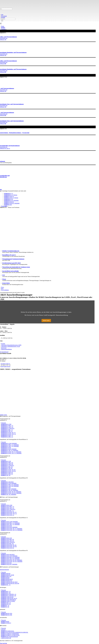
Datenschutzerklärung (62, 315)
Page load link (3, 643)
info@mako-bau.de (5, 366)
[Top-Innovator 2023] (46, 393)
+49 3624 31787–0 (5, 363)
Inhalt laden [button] (46, 320)
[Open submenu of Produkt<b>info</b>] (7, 206)
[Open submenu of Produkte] (6, 29)
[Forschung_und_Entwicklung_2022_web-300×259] (46, 413)
